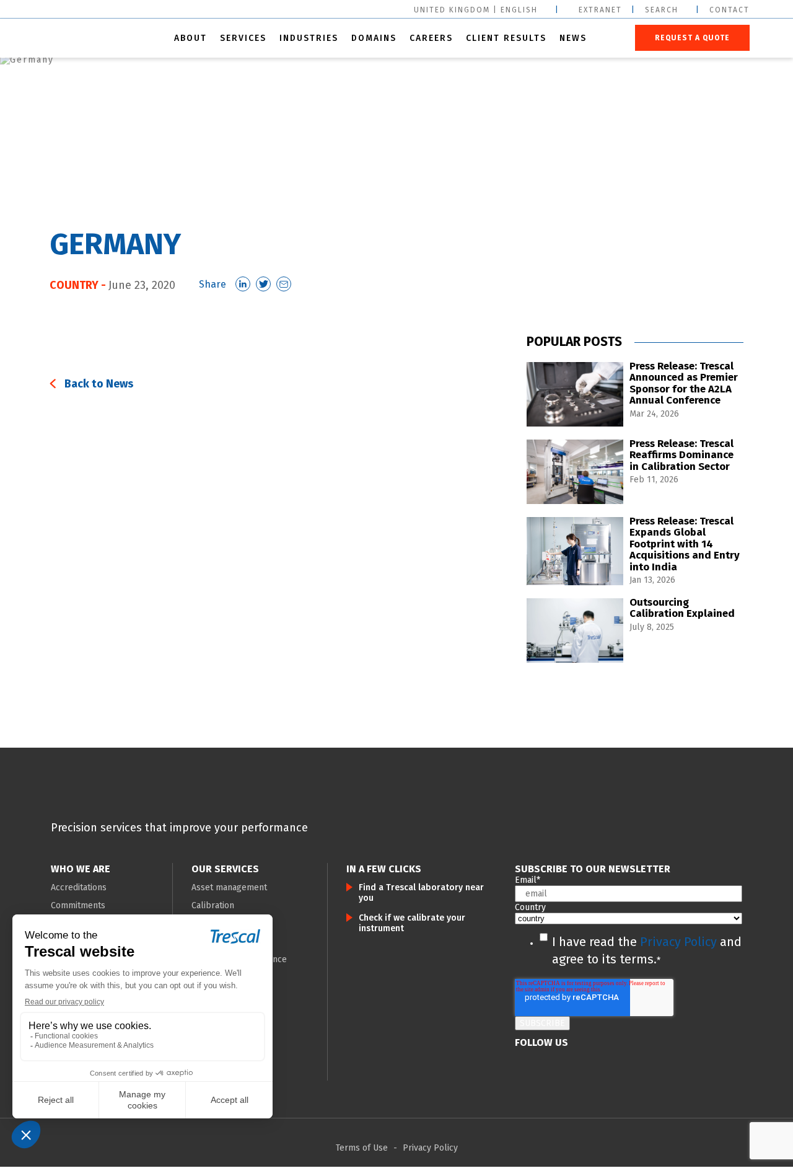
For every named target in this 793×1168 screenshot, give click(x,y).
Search (661, 10)
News (573, 38)
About (190, 38)
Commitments (78, 905)
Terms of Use (362, 1148)
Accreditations (79, 887)
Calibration (212, 905)
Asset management (229, 887)
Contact (729, 10)
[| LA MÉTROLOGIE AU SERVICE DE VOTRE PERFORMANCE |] (102, 800)
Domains (373, 38)
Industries (308, 38)
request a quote (692, 37)
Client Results (506, 38)
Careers (431, 38)
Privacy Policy (678, 941)
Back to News (98, 384)
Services (243, 38)
